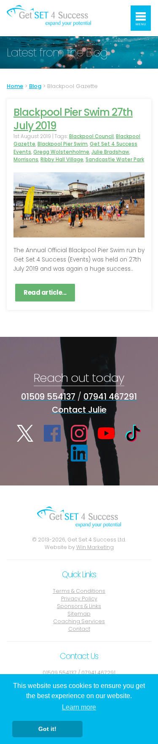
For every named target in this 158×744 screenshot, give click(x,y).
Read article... (45, 292)
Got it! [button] (47, 728)
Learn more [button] (79, 707)
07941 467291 (110, 397)
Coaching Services (79, 621)
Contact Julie (79, 410)
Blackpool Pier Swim (62, 144)
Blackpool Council (91, 136)
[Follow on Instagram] (79, 433)
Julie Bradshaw (110, 152)
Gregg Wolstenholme (61, 152)
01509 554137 (48, 397)
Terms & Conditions (79, 591)
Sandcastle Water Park (115, 159)
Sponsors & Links (79, 606)
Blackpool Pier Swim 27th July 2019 (73, 119)
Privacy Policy (79, 598)
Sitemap (79, 613)
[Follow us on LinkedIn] (79, 453)
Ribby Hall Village (61, 159)
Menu (141, 24)
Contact (79, 628)
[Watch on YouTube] (106, 433)
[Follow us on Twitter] (25, 433)
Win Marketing (95, 547)
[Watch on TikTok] (133, 433)
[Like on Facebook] (52, 433)
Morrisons (25, 159)
